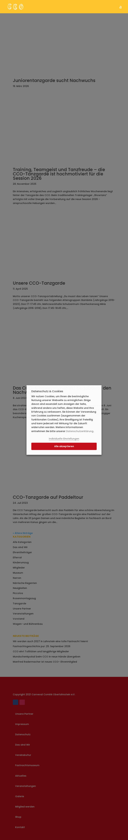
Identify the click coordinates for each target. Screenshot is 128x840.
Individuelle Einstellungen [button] (64, 438)
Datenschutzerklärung (79, 431)
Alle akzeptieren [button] (64, 446)
